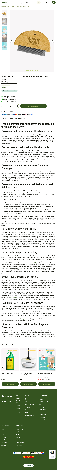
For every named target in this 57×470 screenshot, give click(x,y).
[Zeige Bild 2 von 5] (30, 70)
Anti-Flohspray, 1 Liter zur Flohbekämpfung (8, 374)
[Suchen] (39, 2)
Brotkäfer (3, 437)
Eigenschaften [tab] (13, 118)
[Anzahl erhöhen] (17, 106)
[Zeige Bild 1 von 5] (27, 70)
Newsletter (27, 407)
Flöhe (2, 429)
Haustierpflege (13, 297)
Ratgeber (27, 402)
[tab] (5, 118)
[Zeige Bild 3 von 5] (32, 70)
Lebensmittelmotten (20, 442)
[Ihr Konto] (50, 2)
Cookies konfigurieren (30, 415)
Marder (3, 434)
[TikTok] (10, 402)
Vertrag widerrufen (28, 465)
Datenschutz (42, 417)
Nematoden (18, 432)
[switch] (52, 457)
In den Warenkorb (33, 106)
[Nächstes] (52, 41)
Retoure (27, 412)
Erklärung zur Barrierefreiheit (42, 408)
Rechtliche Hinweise (43, 420)
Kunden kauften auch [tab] (17, 345)
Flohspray (36, 263)
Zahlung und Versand (30, 404)
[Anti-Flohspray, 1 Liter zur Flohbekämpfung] (10, 359)
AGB (40, 404)
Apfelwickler (4, 445)
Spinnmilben (18, 437)
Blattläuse (18, 434)
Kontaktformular (19, 413)
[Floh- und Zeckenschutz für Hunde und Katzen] (47, 359)
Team (26, 410)
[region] (28, 41)
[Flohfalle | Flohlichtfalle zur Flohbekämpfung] (28, 359)
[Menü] (42, 2)
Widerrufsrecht (42, 414)
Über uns (27, 399)
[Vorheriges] (11, 41)
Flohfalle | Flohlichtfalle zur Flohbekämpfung (27, 374)
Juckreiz (16, 284)
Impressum (42, 412)
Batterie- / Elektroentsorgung (43, 400)
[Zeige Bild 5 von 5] (37, 70)
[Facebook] (3, 402)
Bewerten (3, 87)
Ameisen (18, 440)
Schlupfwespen (19, 429)
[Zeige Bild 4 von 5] (35, 70)
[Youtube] (5, 402)
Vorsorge (22, 319)
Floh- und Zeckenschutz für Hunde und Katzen (45, 374)
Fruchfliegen (4, 442)
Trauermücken (19, 445)
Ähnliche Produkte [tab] (6, 345)
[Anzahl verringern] (3, 106)
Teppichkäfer (4, 440)
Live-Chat (18, 405)
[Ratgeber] (46, 2)
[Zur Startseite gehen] (4, 2)
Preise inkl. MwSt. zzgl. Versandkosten (9, 82)
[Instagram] (8, 402)
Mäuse (3, 432)
